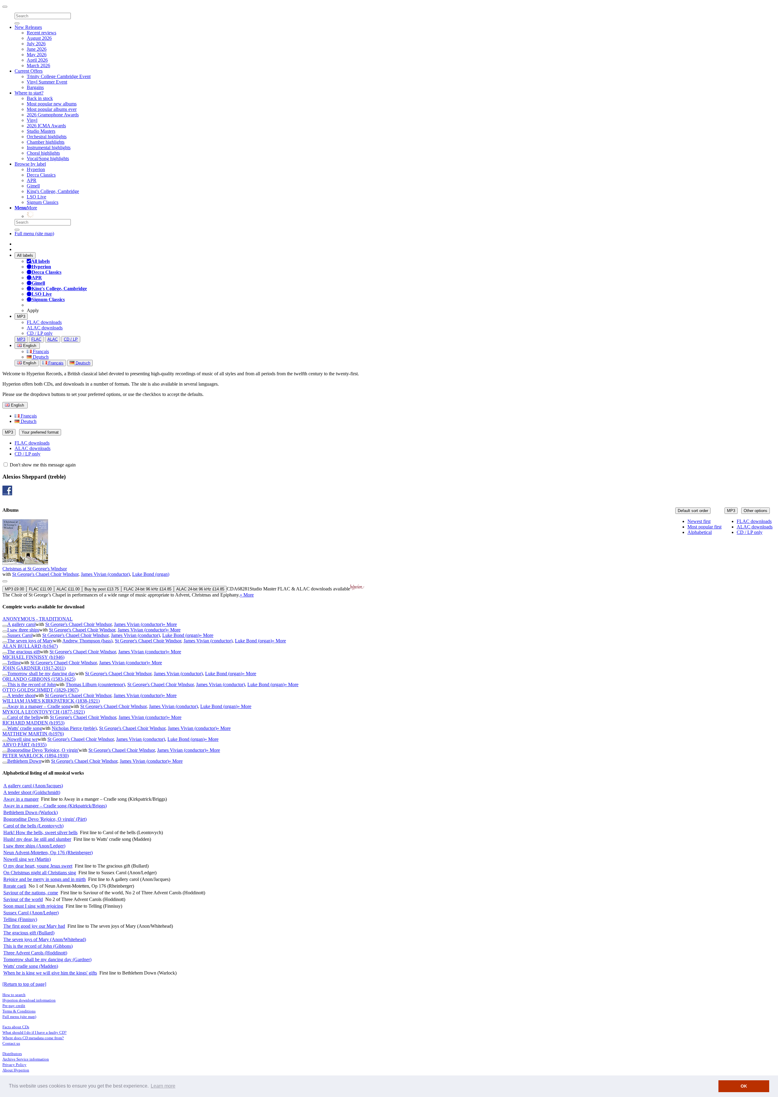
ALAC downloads (45, 327)
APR (31, 180)
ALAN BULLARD (30, 646)
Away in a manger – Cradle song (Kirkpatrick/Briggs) (55, 805)
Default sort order (693, 510)
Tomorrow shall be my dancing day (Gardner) (47, 959)
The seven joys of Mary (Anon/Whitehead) (44, 939)
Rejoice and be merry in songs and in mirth (44, 879)
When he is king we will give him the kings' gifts (50, 972)
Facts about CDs (15, 1027)
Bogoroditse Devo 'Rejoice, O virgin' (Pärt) (45, 819)
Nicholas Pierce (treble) (74, 728)
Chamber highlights (45, 142)
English (29, 363)
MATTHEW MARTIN (33, 733)
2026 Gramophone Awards (53, 114)
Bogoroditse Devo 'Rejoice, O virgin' (43, 750)
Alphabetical (699, 532)
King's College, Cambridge (53, 191)
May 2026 (36, 54)
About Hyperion (15, 1070)
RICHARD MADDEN (33, 722)
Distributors (12, 1053)
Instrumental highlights (49, 147)
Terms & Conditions (19, 1011)
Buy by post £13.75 (101, 589)
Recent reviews (41, 32)
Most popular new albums (52, 103)
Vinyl (32, 120)
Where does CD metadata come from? (33, 1038)
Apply (33, 310)
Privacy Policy (14, 1064)
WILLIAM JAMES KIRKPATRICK (51, 700)
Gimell (33, 185)
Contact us (11, 1043)
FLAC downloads (44, 322)
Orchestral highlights (47, 136)
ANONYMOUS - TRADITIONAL (37, 618)
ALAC (52, 339)
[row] (389, 558)
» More (247, 594)
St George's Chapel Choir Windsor (45, 574)
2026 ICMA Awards (46, 125)
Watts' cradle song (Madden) (30, 966)
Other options (755, 510)
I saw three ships (23, 629)
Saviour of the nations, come (30, 892)
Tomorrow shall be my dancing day (41, 673)
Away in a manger (21, 799)
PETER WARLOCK (35, 755)
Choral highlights (43, 153)
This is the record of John (31, 684)
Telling (14, 662)
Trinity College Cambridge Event (59, 76)
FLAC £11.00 (40, 589)
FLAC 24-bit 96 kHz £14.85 (147, 589)
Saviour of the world (23, 899)
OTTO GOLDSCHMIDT (40, 690)
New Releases (28, 27)
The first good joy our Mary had (34, 926)
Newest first (699, 521)
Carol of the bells (23, 717)
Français (40, 351)
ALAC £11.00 (68, 589)
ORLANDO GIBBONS (38, 679)
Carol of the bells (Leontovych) (33, 825)
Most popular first (704, 526)
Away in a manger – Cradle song (39, 706)
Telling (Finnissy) (20, 919)
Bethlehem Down (24, 761)
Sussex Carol (20, 635)
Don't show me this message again (42, 464)
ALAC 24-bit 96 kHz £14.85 (200, 589)
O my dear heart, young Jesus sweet (37, 865)
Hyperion (36, 169)
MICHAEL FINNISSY (33, 657)
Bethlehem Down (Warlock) (30, 812)
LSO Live (36, 196)
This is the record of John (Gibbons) (38, 946)
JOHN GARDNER (34, 668)
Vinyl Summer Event (47, 81)
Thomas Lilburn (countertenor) (95, 684)
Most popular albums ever (52, 109)
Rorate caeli (14, 886)
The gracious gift (23, 651)
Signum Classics (42, 202)
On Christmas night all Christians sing (39, 872)
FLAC (36, 339)
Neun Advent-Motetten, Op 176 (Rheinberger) (48, 852)
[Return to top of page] (24, 984)
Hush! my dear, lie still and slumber (37, 839)
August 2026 (39, 38)
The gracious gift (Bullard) (28, 932)
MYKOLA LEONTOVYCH (43, 711)
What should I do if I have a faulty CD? (34, 1032)
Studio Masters (41, 131)
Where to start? (29, 92)
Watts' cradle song (24, 728)
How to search (14, 994)
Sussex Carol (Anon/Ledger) (31, 912)
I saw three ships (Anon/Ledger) (34, 845)
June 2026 (36, 49)
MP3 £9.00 (14, 589)
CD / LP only (40, 333)
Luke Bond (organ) (150, 574)
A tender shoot (21, 695)
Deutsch (40, 356)
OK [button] (744, 1086)
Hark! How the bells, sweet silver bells (40, 832)
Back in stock (40, 98)
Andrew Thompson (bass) (87, 640)
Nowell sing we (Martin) (27, 859)
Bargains (35, 87)
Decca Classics (41, 174)
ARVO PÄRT (24, 744)
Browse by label (30, 164)
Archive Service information (25, 1059)
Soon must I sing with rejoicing (33, 906)
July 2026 (36, 43)
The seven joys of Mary (30, 640)
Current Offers (29, 71)
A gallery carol (21, 624)
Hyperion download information (29, 1000)
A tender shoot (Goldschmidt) (31, 792)
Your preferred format (40, 432)
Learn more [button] (163, 1085)
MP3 (21, 316)
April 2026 (37, 60)
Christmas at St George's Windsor (34, 568)
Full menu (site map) (34, 233)
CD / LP (71, 339)
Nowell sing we (22, 739)
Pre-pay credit (13, 1005)
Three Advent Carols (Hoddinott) (35, 952)
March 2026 (38, 65)
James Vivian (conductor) (105, 574)
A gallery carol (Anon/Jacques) (33, 785)
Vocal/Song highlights (48, 158)
